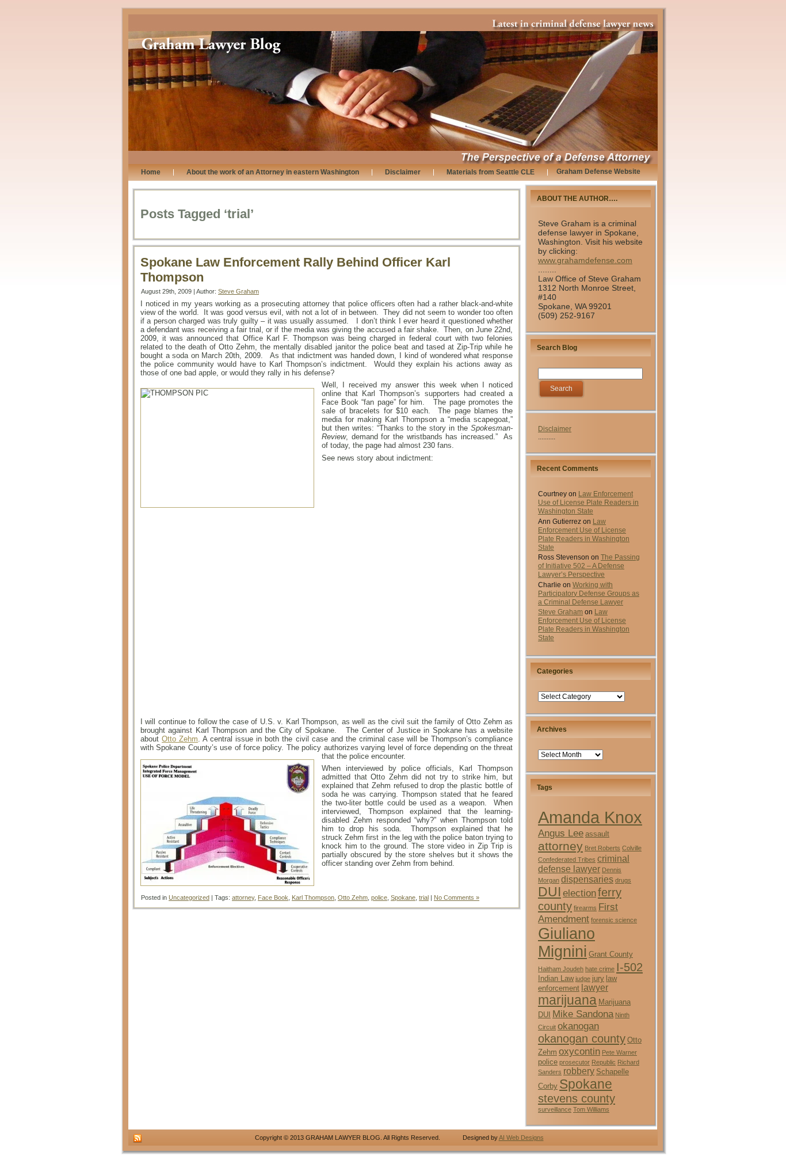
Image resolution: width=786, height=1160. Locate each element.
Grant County (611, 954)
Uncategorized (189, 897)
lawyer (594, 987)
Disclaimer (554, 429)
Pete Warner (619, 1052)
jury (598, 978)
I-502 (629, 967)
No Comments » (456, 897)
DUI (549, 892)
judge (582, 978)
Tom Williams (591, 1109)
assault (597, 834)
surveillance (554, 1109)
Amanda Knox (590, 817)
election (579, 893)
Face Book (273, 897)
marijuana (567, 1000)
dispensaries (587, 879)
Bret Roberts (602, 848)
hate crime (600, 968)
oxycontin (579, 1051)
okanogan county (581, 1038)
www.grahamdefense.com (585, 260)
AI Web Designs (521, 1137)
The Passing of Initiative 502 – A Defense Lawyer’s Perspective (589, 566)
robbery (578, 1071)
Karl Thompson (313, 897)
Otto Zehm (180, 739)
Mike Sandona (582, 1014)
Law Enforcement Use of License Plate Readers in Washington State (588, 502)
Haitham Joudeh (560, 968)
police (379, 897)
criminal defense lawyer (583, 864)
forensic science (614, 919)
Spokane (403, 897)
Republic (604, 1062)
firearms (585, 907)
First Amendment (578, 913)
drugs (623, 880)
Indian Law (556, 978)
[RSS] (137, 1138)
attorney (243, 897)
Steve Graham (238, 291)
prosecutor (574, 1062)
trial (424, 897)
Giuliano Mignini (566, 942)
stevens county (576, 1098)
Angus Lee (560, 833)
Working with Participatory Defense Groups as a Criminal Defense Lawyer (588, 593)
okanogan (578, 1026)
